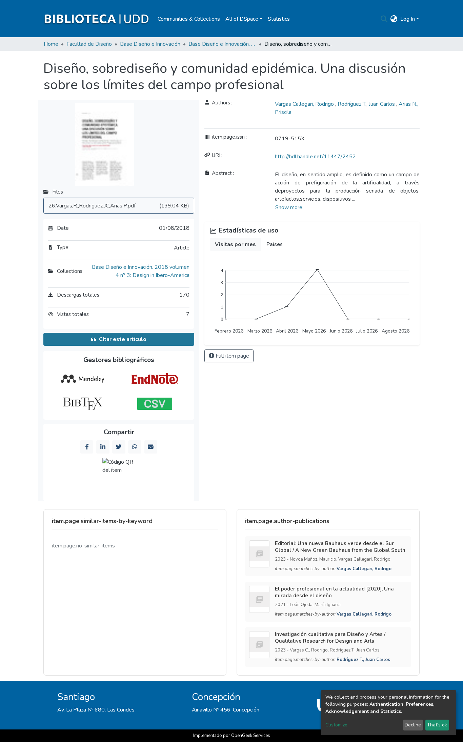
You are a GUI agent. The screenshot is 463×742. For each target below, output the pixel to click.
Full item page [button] (231, 356)
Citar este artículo (122, 339)
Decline (413, 725)
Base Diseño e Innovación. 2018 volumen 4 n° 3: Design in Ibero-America (222, 44)
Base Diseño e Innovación (150, 44)
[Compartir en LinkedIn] (102, 446)
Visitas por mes (235, 244)
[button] (394, 19)
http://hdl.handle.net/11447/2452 (315, 156)
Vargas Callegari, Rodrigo (305, 104)
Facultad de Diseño (89, 44)
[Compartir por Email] (150, 446)
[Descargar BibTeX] (82, 404)
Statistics (279, 19)
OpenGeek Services (250, 736)
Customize (336, 725)
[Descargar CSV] (154, 404)
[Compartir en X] (118, 446)
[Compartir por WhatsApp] (134, 446)
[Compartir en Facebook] (86, 446)
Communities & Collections (189, 19)
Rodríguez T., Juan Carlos (367, 104)
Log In (407, 19)
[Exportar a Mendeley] (82, 379)
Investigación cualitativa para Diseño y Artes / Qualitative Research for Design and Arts (330, 637)
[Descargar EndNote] (154, 379)
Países (274, 244)
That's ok (437, 725)
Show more (288, 207)
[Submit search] (384, 19)
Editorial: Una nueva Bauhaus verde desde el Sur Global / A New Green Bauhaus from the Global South (340, 547)
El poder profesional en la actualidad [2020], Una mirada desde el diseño (334, 592)
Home (51, 44)
